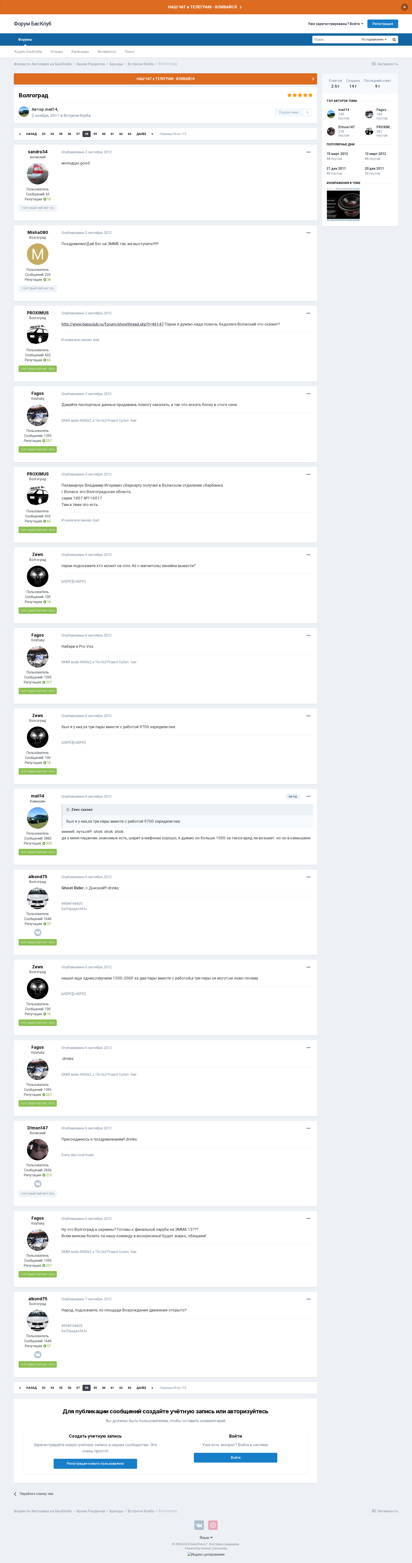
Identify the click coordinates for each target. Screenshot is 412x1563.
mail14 (51, 109)
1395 (48, 436)
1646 (48, 919)
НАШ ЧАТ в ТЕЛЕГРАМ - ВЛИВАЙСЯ (202, 7)
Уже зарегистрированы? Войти (334, 24)
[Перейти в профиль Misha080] (37, 254)
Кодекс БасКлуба (28, 52)
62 (121, 134)
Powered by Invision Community (206, 1548)
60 (103, 134)
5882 (48, 838)
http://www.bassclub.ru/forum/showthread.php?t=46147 (113, 324)
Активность (107, 52)
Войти (236, 1457)
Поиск (129, 52)
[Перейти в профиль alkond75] (37, 898)
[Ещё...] (308, 152)
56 (69, 134)
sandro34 (38, 151)
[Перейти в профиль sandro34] (37, 173)
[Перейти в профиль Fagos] (37, 415)
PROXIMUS (38, 313)
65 (48, 194)
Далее (141, 134)
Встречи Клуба (77, 115)
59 (95, 134)
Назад (31, 134)
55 (60, 134)
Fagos (37, 393)
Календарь (80, 52)
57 (78, 134)
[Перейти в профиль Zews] (37, 576)
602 (48, 355)
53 (43, 134)
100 (48, 597)
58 (86, 134)
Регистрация (382, 24)
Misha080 (37, 232)
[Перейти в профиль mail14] (24, 111)
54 (52, 134)
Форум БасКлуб (32, 24)
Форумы (25, 39)
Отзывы (57, 52)
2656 (48, 1170)
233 (48, 275)
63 (129, 134)
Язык (205, 1537)
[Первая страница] (20, 134)
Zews (37, 554)
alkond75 (37, 876)
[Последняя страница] (152, 134)
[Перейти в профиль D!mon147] (37, 1149)
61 (112, 134)
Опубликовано (87, 152)
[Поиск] (394, 39)
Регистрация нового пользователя (95, 1463)
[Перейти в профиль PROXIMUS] (37, 334)
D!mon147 (37, 1128)
